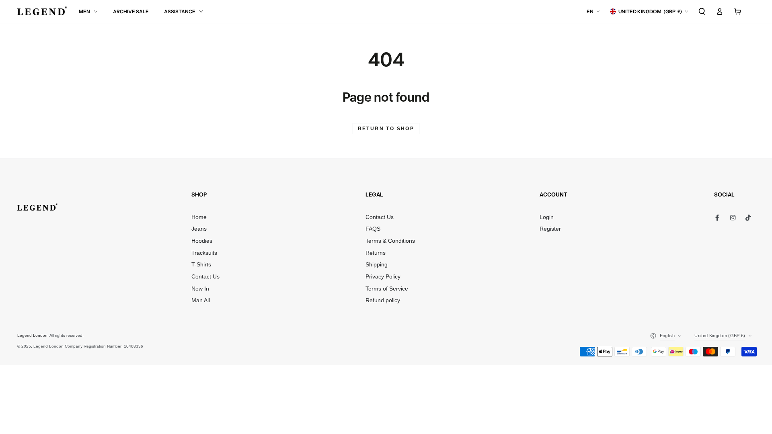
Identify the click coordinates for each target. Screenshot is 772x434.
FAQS (372, 229)
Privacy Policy (382, 277)
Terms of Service (386, 289)
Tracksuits (204, 253)
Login (547, 217)
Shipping (376, 265)
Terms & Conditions (390, 241)
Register (550, 229)
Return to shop (386, 128)
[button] (702, 11)
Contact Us (205, 277)
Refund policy (382, 300)
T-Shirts (201, 265)
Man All (200, 300)
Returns (375, 253)
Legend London (32, 335)
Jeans (199, 229)
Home (199, 217)
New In (200, 289)
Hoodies (201, 241)
